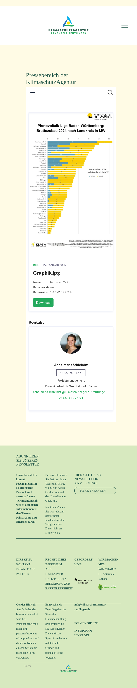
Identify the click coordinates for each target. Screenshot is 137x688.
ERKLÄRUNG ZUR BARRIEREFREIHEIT (59, 586)
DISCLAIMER (54, 574)
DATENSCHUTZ (55, 578)
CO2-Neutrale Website (106, 576)
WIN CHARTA (107, 569)
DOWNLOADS (25, 569)
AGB (48, 569)
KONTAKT (23, 564)
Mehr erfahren (93, 490)
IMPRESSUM (53, 564)
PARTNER (22, 574)
